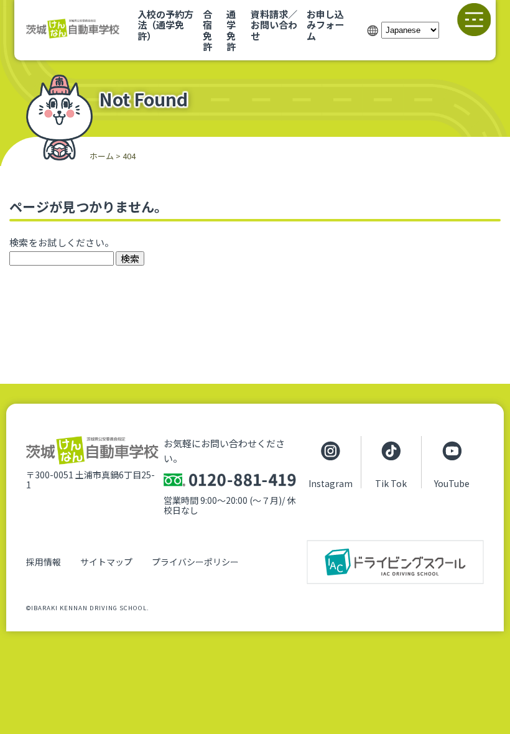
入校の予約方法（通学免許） (165, 24)
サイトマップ (106, 561)
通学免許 (231, 30)
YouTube (452, 482)
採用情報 (43, 561)
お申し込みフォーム (325, 24)
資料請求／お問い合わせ (274, 24)
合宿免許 (207, 30)
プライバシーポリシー (195, 561)
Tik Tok (391, 482)
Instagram (330, 482)
